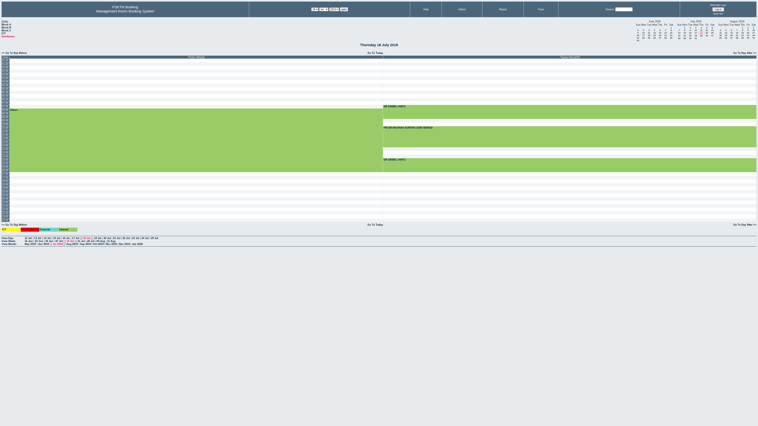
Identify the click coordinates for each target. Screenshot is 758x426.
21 (665, 35)
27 (660, 38)
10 (643, 33)
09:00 (5, 117)
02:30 (5, 70)
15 (671, 33)
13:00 (5, 145)
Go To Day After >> (744, 52)
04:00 (5, 81)
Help (426, 9)
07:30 (5, 106)
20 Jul (107, 238)
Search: (610, 9)
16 (638, 35)
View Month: (9, 244)
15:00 (5, 159)
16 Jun (29, 241)
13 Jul (37, 238)
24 (643, 38)
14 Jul (47, 238)
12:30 (5, 141)
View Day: (8, 238)
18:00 (5, 180)
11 (649, 33)
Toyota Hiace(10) (570, 57)
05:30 (5, 92)
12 (654, 33)
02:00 (5, 67)
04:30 (5, 85)
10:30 (5, 127)
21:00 (5, 202)
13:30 (5, 149)
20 (660, 35)
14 (665, 33)
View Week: (9, 241)
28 (665, 38)
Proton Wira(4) (196, 57)
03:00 (5, 74)
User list (718, 13)
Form (541, 9)
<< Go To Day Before (14, 52)
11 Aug (111, 241)
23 (638, 38)
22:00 (5, 209)
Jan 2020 (137, 244)
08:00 (5, 109)
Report (503, 9)
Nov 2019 (111, 244)
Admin (462, 9)
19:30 (5, 191)
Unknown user (718, 5)
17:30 (5, 177)
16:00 (5, 166)
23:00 (5, 216)
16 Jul (66, 238)
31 (696, 38)
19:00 (5, 188)
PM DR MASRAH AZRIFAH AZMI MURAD (408, 127)
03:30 (5, 78)
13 (660, 33)
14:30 (5, 156)
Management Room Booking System (125, 11)
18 (649, 35)
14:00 (5, 152)
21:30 (5, 205)
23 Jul (135, 238)
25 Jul (154, 238)
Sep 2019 (85, 244)
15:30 (5, 163)
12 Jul (28, 238)
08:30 (5, 113)
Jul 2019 (58, 244)
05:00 (5, 88)
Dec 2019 (124, 244)
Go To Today (375, 52)
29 (671, 38)
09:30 (5, 120)
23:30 (5, 220)
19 (654, 35)
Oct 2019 (98, 244)
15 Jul (56, 238)
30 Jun (49, 241)
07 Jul (59, 241)
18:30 (5, 184)
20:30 (5, 198)
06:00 (5, 95)
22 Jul (126, 238)
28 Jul (90, 241)
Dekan (14, 109)
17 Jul (75, 238)
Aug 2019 (72, 244)
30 (638, 40)
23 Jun (39, 241)
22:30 (5, 212)
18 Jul (86, 238)
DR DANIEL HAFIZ (395, 106)
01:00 (5, 60)
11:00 (5, 131)
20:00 (5, 195)
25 (649, 38)
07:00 (5, 102)
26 (654, 38)
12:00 (5, 138)
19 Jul (97, 238)
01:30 (5, 63)
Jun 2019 (43, 244)
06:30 (5, 99)
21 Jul (116, 238)
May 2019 (30, 244)
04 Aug (101, 241)
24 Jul (145, 238)
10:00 (5, 124)
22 (671, 35)
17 (643, 35)
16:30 (5, 170)
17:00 (5, 173)
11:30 (5, 134)
